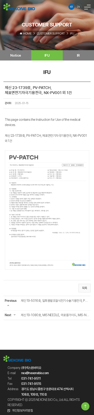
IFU (47, 55)
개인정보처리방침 (22, 410)
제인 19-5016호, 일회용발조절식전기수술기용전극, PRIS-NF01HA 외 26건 (55, 300)
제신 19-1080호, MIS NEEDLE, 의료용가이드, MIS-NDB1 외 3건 (55, 315)
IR (78, 55)
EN (78, 6)
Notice (15, 55)
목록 (84, 288)
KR (71, 6)
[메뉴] (87, 6)
